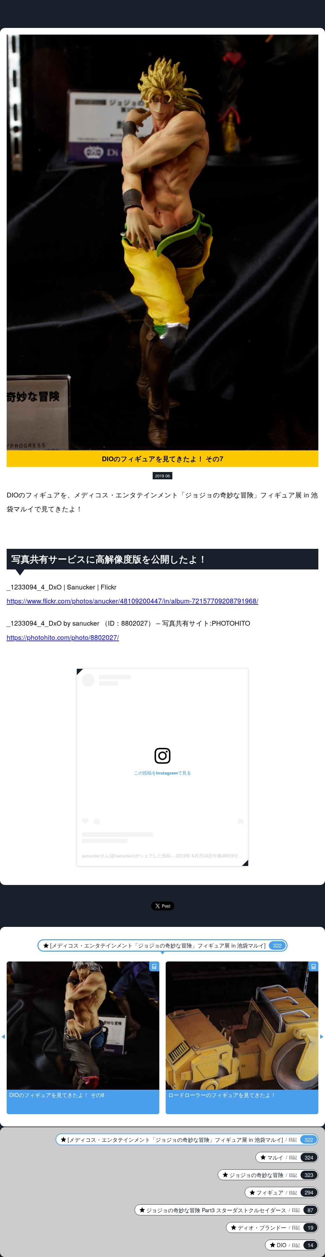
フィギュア (279, 1192)
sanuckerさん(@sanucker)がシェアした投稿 (126, 855)
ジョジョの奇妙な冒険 (265, 1175)
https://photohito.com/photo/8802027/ (63, 637)
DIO (289, 1245)
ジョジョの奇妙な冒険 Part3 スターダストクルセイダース (224, 1210)
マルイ (284, 1157)
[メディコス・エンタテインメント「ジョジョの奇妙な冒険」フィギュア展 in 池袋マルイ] (159, 945)
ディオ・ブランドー (269, 1227)
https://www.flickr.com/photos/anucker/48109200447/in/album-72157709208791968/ (132, 600)
